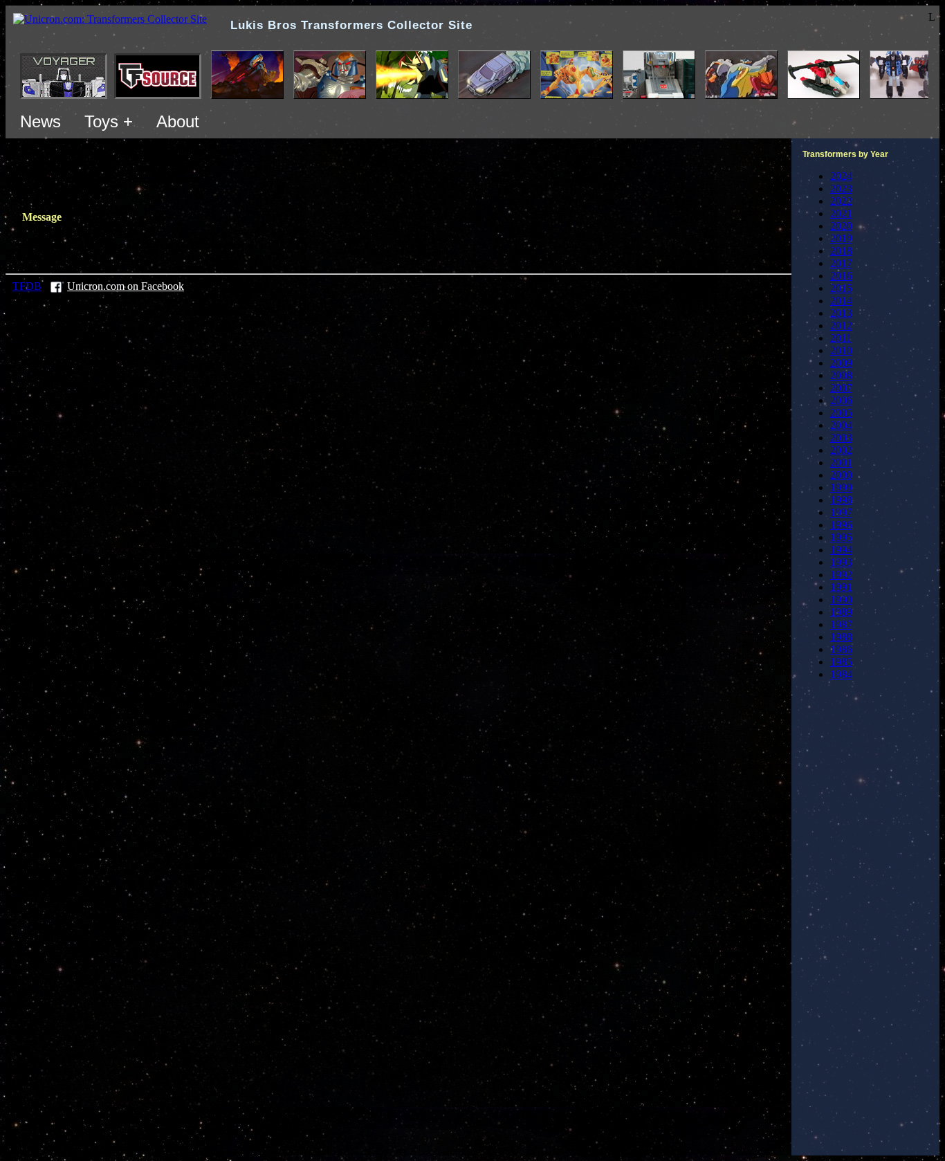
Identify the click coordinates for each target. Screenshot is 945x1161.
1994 (841, 550)
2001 (841, 462)
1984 (841, 674)
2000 (841, 475)
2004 (841, 425)
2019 (841, 238)
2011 (841, 338)
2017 (841, 263)
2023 (841, 188)
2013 (841, 313)
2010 (841, 350)
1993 (841, 562)
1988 (841, 637)
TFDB (27, 286)
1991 (841, 587)
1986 (841, 649)
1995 (841, 537)
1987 (841, 624)
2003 (841, 438)
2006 (841, 400)
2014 (841, 301)
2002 (841, 450)
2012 (841, 325)
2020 (841, 226)
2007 (841, 388)
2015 (841, 288)
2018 (841, 251)
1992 (841, 574)
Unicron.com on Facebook (125, 286)
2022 (841, 201)
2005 (841, 413)
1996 (841, 525)
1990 (841, 599)
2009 (841, 363)
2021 (841, 213)
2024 (841, 176)
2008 (841, 375)
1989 (841, 612)
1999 (841, 487)
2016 (841, 276)
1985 (841, 662)
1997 (841, 512)
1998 (841, 500)
